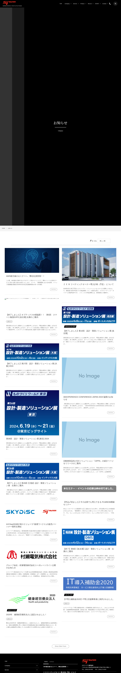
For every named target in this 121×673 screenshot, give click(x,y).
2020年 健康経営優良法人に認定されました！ (26, 615)
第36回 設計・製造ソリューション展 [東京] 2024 (27, 439)
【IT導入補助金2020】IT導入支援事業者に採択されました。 (89, 599)
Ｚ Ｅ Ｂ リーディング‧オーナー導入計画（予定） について (88, 284)
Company (7, 665)
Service (7, 670)
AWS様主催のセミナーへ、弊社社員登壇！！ (25, 276)
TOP (6, 661)
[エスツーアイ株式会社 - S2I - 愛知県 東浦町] (9, 3)
